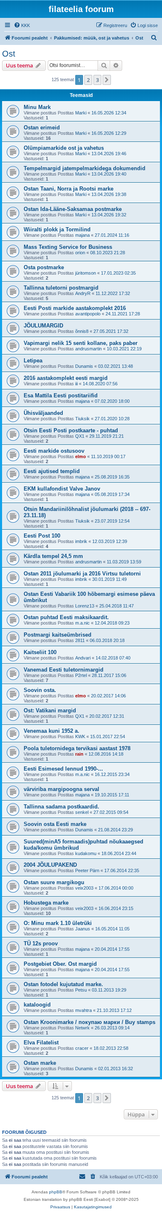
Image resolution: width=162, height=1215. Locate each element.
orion (80, 252)
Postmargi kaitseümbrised (57, 635)
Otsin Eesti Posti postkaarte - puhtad (71, 430)
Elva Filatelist (41, 1042)
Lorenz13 (84, 605)
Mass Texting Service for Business (68, 247)
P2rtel (81, 675)
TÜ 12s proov (41, 943)
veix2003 (84, 887)
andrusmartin (88, 348)
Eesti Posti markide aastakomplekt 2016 (75, 308)
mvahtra (83, 1010)
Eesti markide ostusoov (54, 451)
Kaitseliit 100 (40, 652)
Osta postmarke (44, 267)
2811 (80, 640)
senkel (81, 812)
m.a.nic (82, 622)
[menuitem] (22, 25)
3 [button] (97, 80)
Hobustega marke (46, 903)
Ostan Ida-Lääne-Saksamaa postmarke (73, 209)
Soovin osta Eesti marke (55, 824)
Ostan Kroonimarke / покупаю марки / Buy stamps (89, 1022)
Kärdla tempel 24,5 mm (53, 556)
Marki (80, 112)
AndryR (83, 293)
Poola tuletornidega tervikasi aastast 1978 (77, 748)
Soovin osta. (40, 690)
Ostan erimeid (42, 127)
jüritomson (85, 272)
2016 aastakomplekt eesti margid (66, 378)
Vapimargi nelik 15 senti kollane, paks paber (80, 343)
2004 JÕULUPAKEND (50, 865)
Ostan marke (40, 1063)
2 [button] (88, 80)
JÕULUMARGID (43, 325)
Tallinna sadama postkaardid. (61, 806)
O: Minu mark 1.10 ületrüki (58, 923)
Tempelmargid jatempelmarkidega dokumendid (84, 168)
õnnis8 (81, 331)
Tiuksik (82, 418)
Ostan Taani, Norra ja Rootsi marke (68, 189)
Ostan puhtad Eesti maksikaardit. (66, 617)
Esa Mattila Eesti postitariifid (61, 395)
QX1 (79, 436)
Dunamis (84, 366)
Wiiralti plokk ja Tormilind (57, 229)
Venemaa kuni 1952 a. (51, 731)
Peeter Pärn (87, 870)
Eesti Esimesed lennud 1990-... (63, 769)
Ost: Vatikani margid (50, 710)
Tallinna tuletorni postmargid (61, 288)
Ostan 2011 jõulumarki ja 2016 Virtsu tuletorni (82, 573)
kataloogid (37, 1005)
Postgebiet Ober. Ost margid (60, 964)
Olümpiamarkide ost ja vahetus (64, 148)
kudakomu (85, 853)
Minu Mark (37, 107)
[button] (107, 80)
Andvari (83, 657)
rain (79, 753)
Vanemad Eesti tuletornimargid (63, 670)
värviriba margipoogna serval (61, 789)
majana (82, 235)
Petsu (81, 989)
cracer (81, 1048)
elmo (80, 456)
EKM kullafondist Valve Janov (62, 489)
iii (76, 383)
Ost (8, 53)
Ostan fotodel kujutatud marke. (63, 984)
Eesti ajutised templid (52, 471)
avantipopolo (88, 313)
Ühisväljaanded (43, 413)
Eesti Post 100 (42, 536)
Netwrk (82, 1027)
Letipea (33, 360)
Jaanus (82, 928)
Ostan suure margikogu (54, 882)
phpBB (55, 1192)
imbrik (81, 541)
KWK (80, 736)
